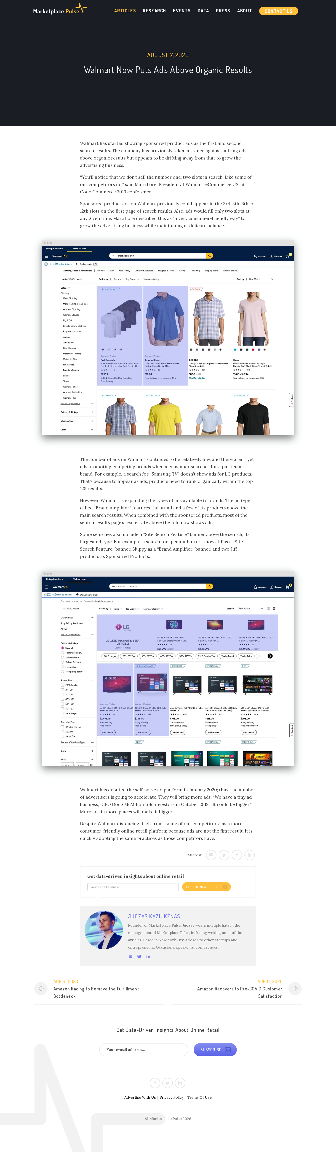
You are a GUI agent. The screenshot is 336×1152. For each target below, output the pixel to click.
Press (223, 11)
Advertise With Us (140, 1097)
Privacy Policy (172, 1097)
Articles (125, 11)
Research (154, 11)
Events (182, 11)
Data (203, 11)
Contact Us (279, 11)
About (244, 11)
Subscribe (211, 1049)
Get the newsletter (203, 887)
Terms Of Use (199, 1097)
